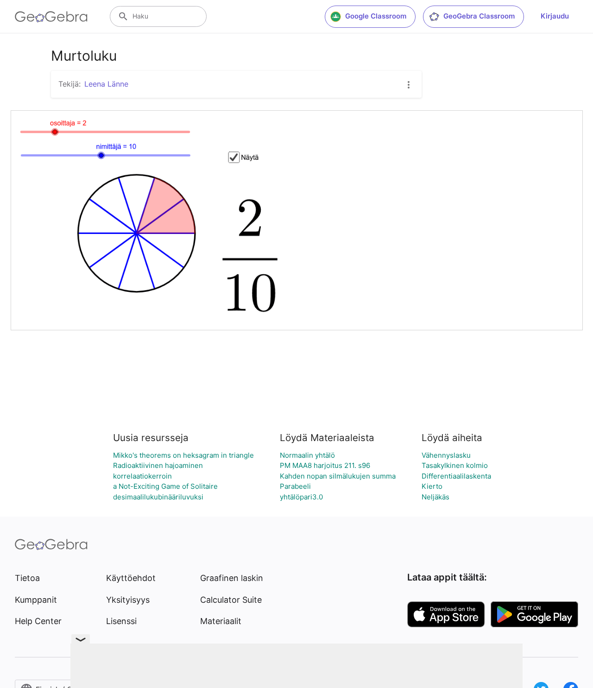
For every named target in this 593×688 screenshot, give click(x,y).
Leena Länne (106, 83)
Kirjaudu (555, 16)
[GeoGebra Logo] (51, 16)
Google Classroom (375, 16)
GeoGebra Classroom (479, 16)
